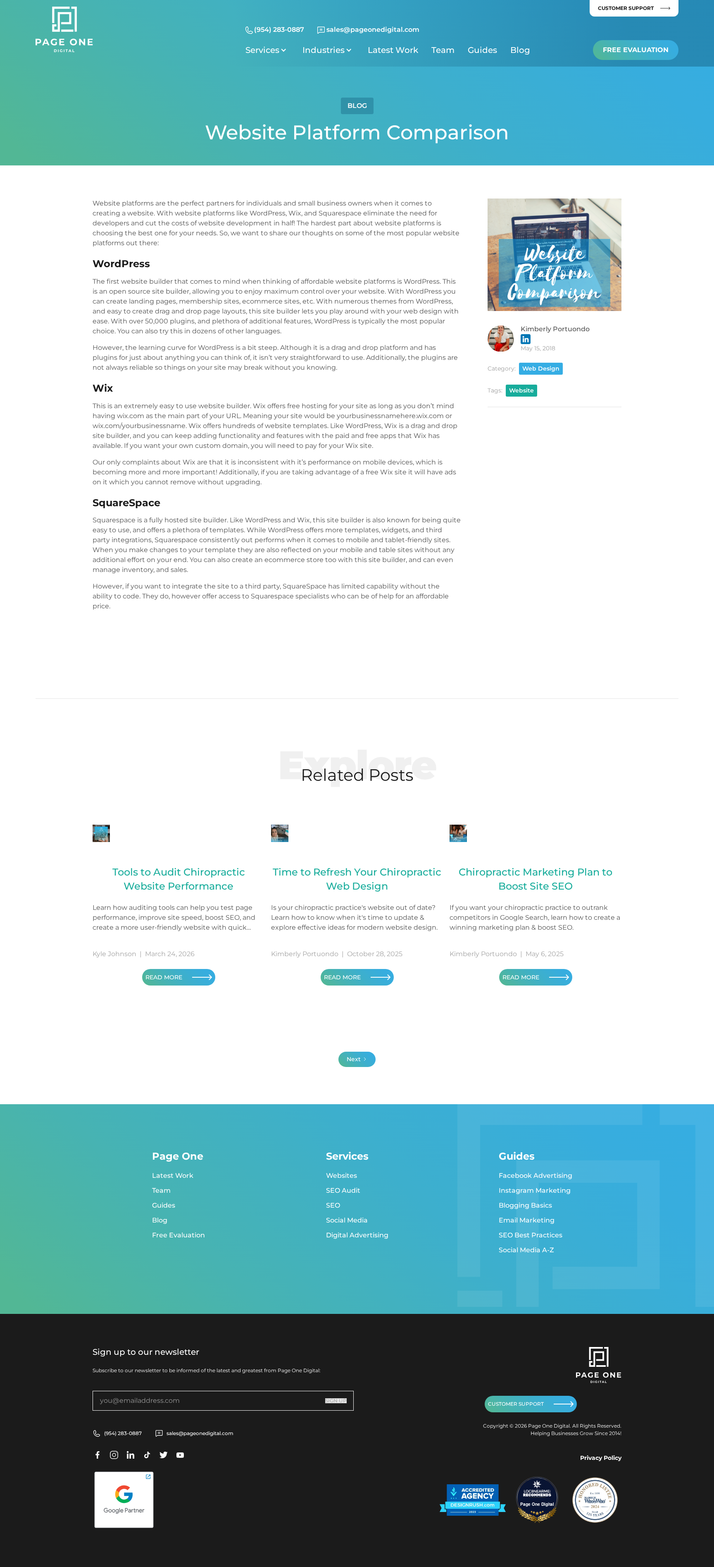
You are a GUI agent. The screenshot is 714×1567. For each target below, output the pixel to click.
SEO (333, 1205)
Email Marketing (527, 1220)
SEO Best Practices (530, 1235)
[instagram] (114, 1455)
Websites (341, 1175)
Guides (482, 50)
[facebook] (97, 1455)
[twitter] (147, 1455)
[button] (267, 50)
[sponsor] (473, 1500)
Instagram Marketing (535, 1190)
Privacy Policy (600, 1458)
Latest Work (393, 50)
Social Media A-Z (526, 1250)
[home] (64, 29)
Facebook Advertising (535, 1175)
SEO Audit (343, 1190)
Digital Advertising (357, 1235)
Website (521, 391)
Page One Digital (537, 1504)
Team (443, 50)
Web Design (540, 369)
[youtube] (180, 1455)
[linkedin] (131, 1455)
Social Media (347, 1220)
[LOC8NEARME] (537, 1490)
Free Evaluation (636, 50)
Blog (520, 50)
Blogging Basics (525, 1205)
